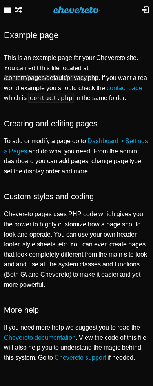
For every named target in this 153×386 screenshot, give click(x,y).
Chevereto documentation (40, 337)
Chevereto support (80, 357)
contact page (124, 88)
